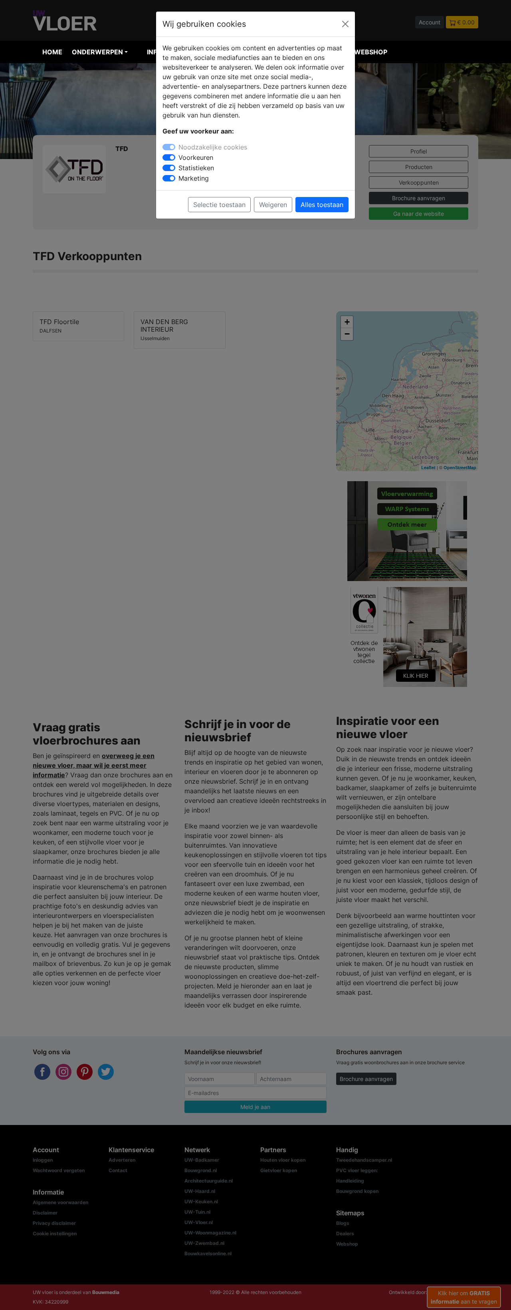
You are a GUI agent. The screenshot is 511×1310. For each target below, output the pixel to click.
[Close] (345, 24)
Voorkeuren (195, 157)
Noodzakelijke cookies (212, 147)
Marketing (193, 178)
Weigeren (273, 205)
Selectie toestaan (219, 205)
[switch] (168, 157)
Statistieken (196, 168)
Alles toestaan (322, 205)
